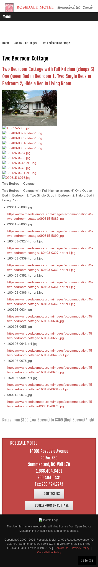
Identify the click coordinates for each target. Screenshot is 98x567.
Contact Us (61, 548)
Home (6, 43)
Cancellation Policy (49, 552)
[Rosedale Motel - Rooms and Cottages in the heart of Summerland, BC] (49, 7)
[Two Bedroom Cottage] (29, 107)
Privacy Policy (80, 548)
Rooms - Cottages (25, 43)
